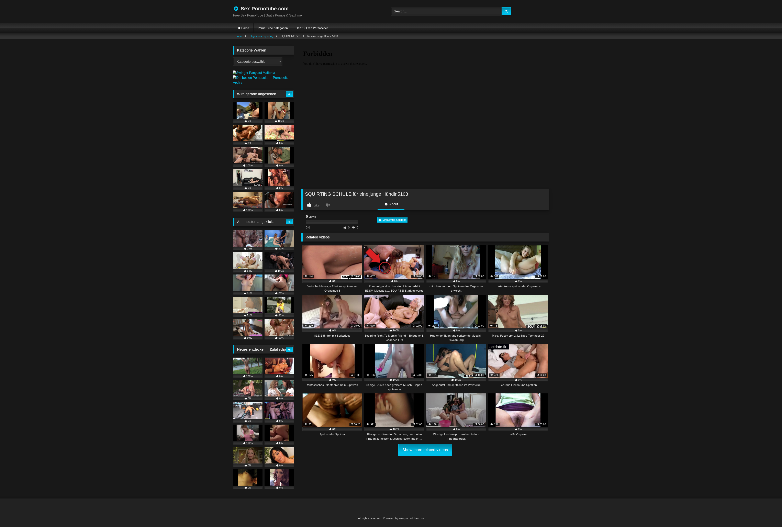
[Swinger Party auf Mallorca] (254, 73)
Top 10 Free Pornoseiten (312, 28)
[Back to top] (769, 515)
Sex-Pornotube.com (264, 8)
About (393, 204)
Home (245, 28)
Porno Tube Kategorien (273, 28)
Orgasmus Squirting (261, 36)
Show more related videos (425, 450)
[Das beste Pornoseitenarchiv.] (263, 82)
